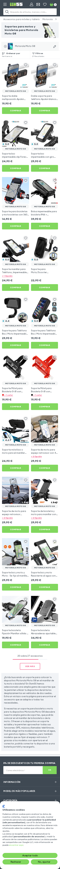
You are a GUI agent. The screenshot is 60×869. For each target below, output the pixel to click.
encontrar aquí (16, 845)
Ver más (30, 666)
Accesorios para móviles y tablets (21, 19)
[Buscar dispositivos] (54, 46)
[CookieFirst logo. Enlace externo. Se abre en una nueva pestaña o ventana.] (3, 806)
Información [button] (11, 782)
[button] (15, 275)
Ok (49, 770)
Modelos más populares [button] (19, 791)
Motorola (47, 19)
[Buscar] (7, 11)
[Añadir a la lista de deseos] (25, 65)
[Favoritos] (44, 4)
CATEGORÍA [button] (10, 800)
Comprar (15, 110)
